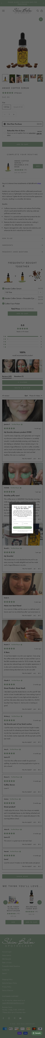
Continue (22, 527)
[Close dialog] (32, 506)
